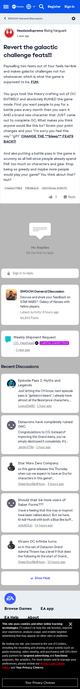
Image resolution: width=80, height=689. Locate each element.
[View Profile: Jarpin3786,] (11, 425)
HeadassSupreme (30, 31)
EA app (47, 608)
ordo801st (25, 525)
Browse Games (18, 608)
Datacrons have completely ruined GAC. (45, 424)
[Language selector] (30, 6)
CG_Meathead (24, 343)
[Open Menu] (73, 18)
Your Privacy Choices (40, 682)
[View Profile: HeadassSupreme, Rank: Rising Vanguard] (9, 33)
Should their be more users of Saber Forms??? (42, 502)
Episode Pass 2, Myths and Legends (39, 382)
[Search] (41, 6)
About (33, 617)
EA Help (11, 617)
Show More (42, 578)
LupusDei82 (26, 406)
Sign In (69, 7)
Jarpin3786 (26, 447)
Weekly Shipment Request (35, 337)
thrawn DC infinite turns (37, 541)
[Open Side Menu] (6, 6)
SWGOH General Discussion (25, 18)
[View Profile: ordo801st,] (11, 503)
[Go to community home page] (18, 6)
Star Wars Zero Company (38, 463)
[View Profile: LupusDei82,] (11, 383)
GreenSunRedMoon (31, 484)
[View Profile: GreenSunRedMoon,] (11, 466)
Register (54, 7)
